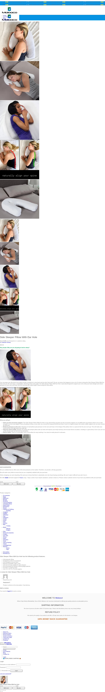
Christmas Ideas (7, 503)
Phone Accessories (8, 532)
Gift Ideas (5, 515)
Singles (8, 530)
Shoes (5, 537)
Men (4, 524)
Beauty (5, 499)
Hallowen (5, 517)
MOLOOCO (7, 642)
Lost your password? (5, 673)
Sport (4, 538)
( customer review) (5, 342)
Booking (5, 501)
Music (4, 527)
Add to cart (6, 483)
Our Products (6, 17)
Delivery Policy (7, 633)
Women (5, 546)
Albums (8, 528)
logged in (9, 591)
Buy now (19, 483)
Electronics (6, 506)
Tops (7, 549)
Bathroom (5, 498)
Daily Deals (6, 505)
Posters (5, 534)
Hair (4, 516)
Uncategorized (7, 545)
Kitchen (5, 523)
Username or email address (8, 664)
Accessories (6, 495)
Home (4, 15)
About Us (5, 632)
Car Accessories (7, 502)
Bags (4, 497)
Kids (4, 521)
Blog (4, 18)
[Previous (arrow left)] (0, 691)
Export (5, 508)
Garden (5, 513)
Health (5, 519)
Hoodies (8, 510)
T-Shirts (8, 526)
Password (3, 667)
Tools (4, 541)
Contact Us (6, 19)
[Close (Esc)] (5, 690)
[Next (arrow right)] (2, 691)
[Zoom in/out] (0, 690)
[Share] (3, 690)
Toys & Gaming (7, 542)
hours (21, 477)
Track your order (7, 637)
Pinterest (5, 640)
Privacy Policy (7, 634)
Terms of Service (7, 636)
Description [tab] (6, 552)
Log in (16, 670)
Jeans (7, 548)
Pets (4, 531)
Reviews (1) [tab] (6, 553)
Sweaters (5, 539)
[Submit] (9, 648)
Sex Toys (5, 535)
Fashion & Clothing (8, 509)
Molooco (58, 598)
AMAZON (9, 644)
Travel (4, 544)
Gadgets (5, 512)
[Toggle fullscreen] (2, 690)
